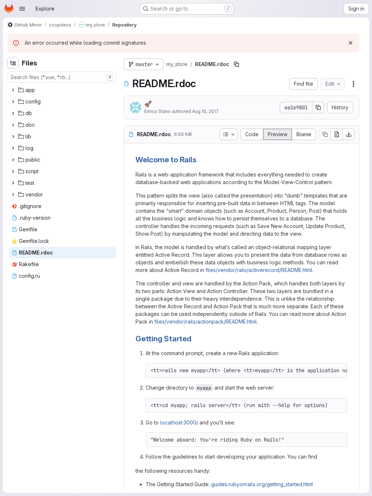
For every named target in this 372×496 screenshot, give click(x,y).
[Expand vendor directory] (13, 194)
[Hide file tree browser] (13, 63)
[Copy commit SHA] (318, 107)
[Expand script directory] (13, 171)
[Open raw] (337, 134)
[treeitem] (62, 90)
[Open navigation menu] (22, 9)
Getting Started (163, 338)
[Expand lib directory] (13, 136)
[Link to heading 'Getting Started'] (195, 338)
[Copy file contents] (325, 134)
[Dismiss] (350, 42)
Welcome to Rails (166, 159)
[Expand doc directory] (13, 125)
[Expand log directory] (13, 148)
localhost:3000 (178, 422)
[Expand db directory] (13, 113)
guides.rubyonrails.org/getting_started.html (262, 484)
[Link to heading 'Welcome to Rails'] (201, 159)
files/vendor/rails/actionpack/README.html (205, 321)
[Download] (349, 134)
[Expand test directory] (13, 183)
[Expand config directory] (13, 101)
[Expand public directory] (13, 159)
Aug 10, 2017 (205, 111)
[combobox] (61, 77)
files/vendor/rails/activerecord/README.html (259, 270)
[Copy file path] (236, 64)
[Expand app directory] (13, 90)
